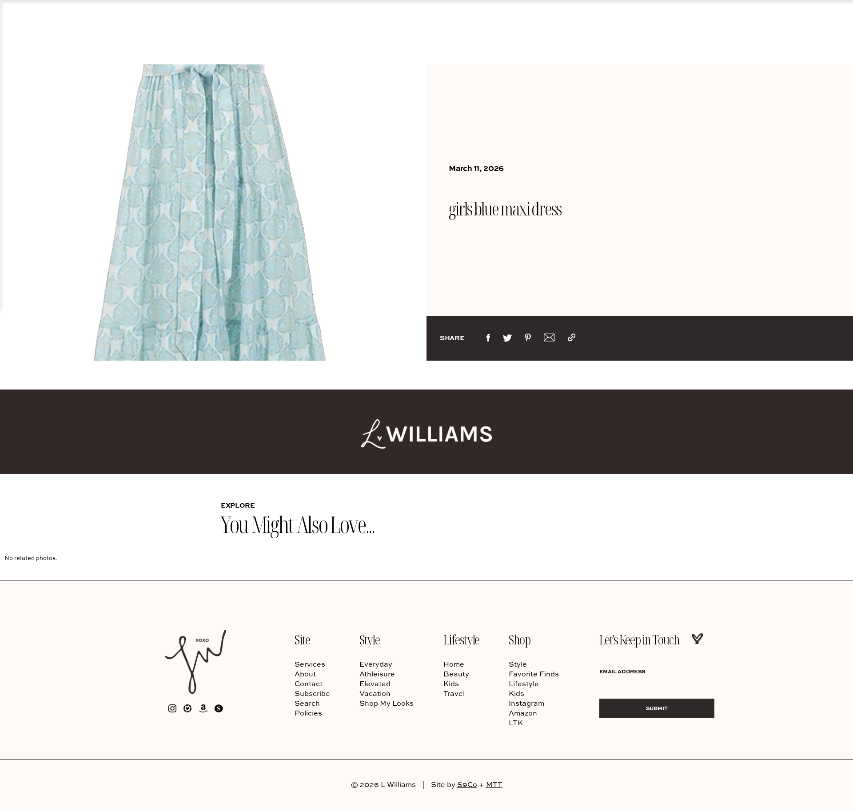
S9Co (467, 784)
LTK (516, 723)
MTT (494, 784)
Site (302, 639)
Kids (451, 683)
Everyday (375, 664)
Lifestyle (461, 639)
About (305, 674)
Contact (309, 683)
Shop (519, 639)
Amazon (523, 713)
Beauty (456, 674)
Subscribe (312, 693)
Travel (454, 693)
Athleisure (377, 674)
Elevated (375, 683)
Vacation (375, 693)
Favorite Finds (534, 674)
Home (453, 664)
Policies (308, 713)
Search (307, 703)
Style (369, 639)
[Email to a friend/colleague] (549, 339)
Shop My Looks (386, 703)
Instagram (526, 703)
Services (310, 664)
